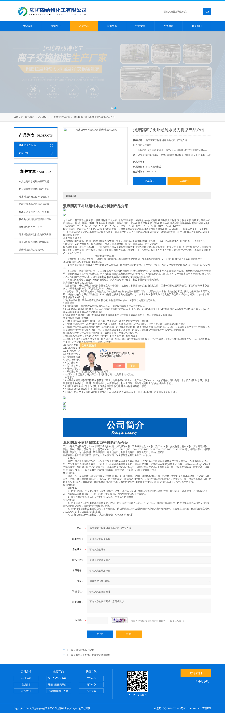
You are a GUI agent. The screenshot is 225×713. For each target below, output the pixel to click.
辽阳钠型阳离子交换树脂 (59, 684)
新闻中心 (112, 26)
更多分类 (23, 152)
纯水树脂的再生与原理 (30, 227)
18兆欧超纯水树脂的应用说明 (34, 181)
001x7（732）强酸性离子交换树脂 (59, 678)
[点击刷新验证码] (119, 620)
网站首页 (28, 26)
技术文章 (140, 26)
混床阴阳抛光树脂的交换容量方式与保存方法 (38, 242)
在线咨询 (184, 180)
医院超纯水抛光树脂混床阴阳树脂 (93, 655)
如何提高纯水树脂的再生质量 (34, 189)
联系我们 (197, 26)
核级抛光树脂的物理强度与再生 (35, 219)
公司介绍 (26, 678)
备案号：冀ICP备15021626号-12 (170, 708)
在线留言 (168, 26)
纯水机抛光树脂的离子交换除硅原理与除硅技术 (38, 212)
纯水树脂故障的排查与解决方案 (35, 234)
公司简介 (56, 26)
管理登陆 (206, 708)
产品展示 (42, 117)
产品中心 (84, 26)
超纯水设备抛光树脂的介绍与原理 (36, 204)
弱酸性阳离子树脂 (58, 691)
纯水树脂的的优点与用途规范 (34, 196)
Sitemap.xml (194, 708)
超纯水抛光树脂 (62, 117)
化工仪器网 (84, 708)
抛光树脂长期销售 (85, 650)
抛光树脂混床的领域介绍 (31, 249)
